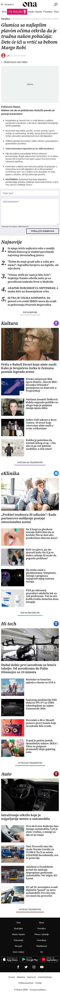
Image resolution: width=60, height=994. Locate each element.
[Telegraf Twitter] (26, 967)
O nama (11, 977)
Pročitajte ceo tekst (14, 62)
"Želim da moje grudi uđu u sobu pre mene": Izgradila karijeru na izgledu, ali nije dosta (29, 265)
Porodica (5, 18)
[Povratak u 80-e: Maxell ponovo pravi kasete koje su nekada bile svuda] (12, 727)
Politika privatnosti (25, 983)
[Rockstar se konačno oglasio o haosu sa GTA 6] (12, 687)
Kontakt (38, 983)
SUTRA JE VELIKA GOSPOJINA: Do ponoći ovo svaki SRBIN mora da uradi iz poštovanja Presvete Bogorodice (28, 301)
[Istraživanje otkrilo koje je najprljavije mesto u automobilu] (30, 795)
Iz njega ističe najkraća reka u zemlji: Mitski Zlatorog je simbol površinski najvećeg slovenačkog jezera (28, 252)
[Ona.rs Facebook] (18, 967)
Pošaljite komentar (42, 231)
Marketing (21, 977)
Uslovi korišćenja (45, 977)
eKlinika (10, 473)
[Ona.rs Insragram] (34, 967)
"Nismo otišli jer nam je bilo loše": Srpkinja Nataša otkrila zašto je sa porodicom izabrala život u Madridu (27, 278)
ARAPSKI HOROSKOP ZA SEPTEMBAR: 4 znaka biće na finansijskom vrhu (29, 289)
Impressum (31, 977)
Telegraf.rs (9, 4)
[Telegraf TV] (42, 967)
